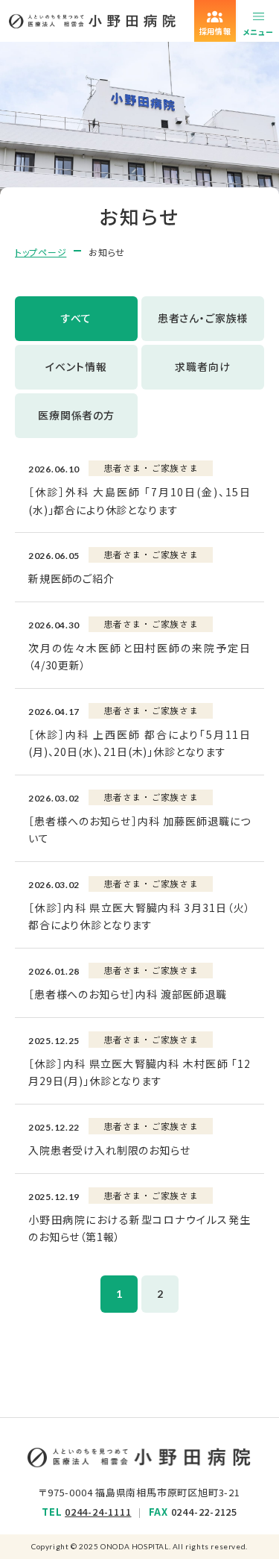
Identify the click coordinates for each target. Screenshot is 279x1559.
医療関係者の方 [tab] (76, 414)
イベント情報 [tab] (75, 366)
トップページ (40, 252)
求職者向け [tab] (202, 366)
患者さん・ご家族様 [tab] (203, 317)
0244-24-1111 (98, 1512)
